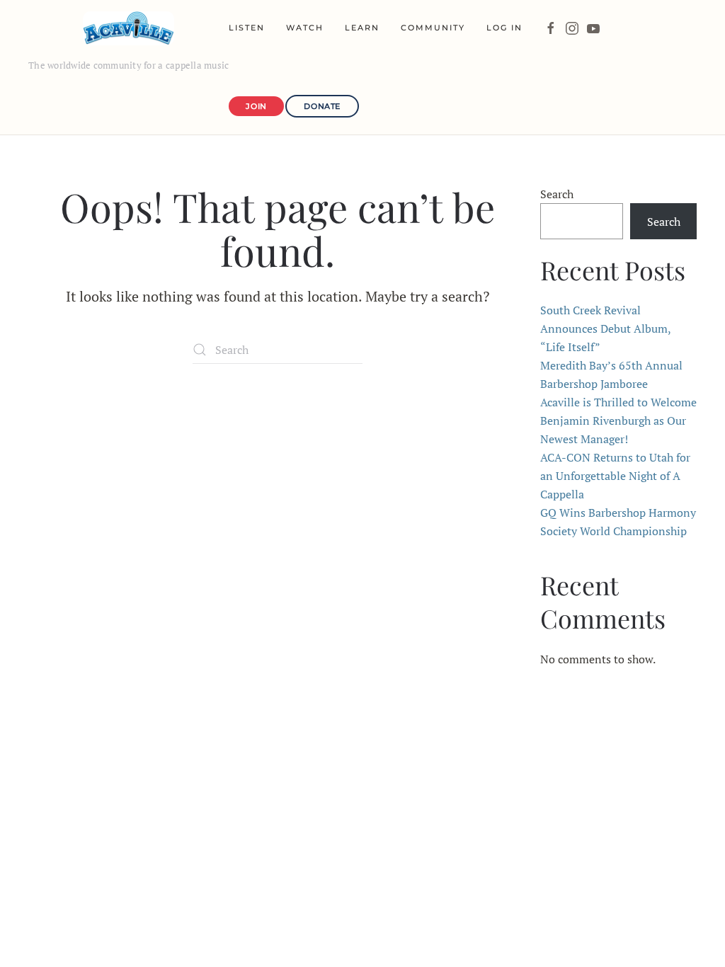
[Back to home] (128, 28)
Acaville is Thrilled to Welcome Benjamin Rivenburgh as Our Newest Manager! (618, 420)
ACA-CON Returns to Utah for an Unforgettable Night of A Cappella (615, 476)
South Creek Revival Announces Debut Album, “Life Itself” (605, 328)
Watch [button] (305, 28)
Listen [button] (247, 28)
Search (556, 194)
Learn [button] (362, 28)
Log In (504, 28)
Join (256, 106)
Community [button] (433, 28)
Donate (322, 106)
